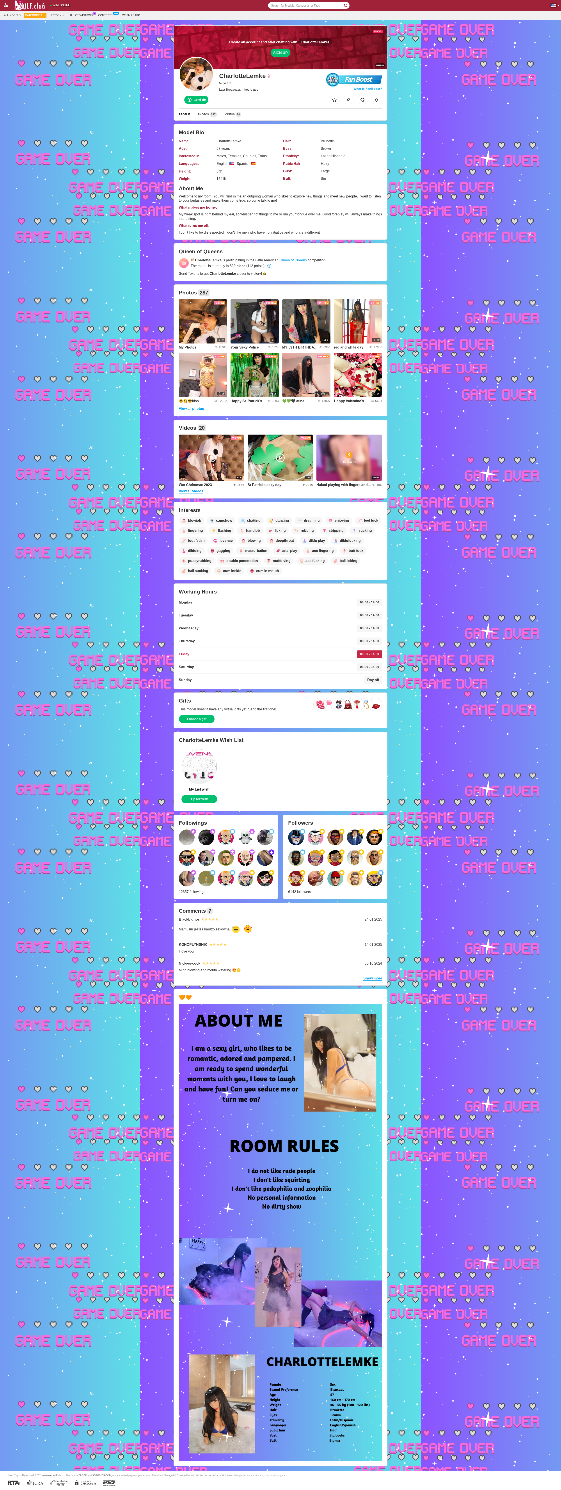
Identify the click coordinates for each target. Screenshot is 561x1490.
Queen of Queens (293, 260)
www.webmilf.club (52, 1475)
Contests (105, 15)
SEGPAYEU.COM (101, 1475)
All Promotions (81, 15)
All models (12, 15)
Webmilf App (131, 15)
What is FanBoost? (367, 88)
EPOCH (82, 1475)
